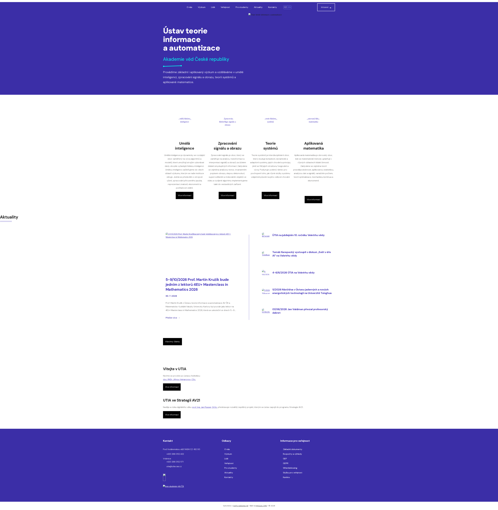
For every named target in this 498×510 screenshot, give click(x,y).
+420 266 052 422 (175, 454)
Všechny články (172, 341)
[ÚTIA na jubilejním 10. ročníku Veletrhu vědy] (266, 235)
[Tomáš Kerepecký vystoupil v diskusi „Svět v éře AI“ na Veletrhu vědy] (266, 253)
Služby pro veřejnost (292, 472)
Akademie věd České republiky (196, 59)
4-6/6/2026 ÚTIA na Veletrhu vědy (293, 272)
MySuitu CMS (261, 506)
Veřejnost (225, 7)
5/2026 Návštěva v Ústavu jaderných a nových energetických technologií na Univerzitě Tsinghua (302, 291)
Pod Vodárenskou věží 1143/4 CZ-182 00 (181, 449)
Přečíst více (171, 317)
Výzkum (201, 7)
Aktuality (258, 7)
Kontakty (272, 7)
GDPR (285, 463)
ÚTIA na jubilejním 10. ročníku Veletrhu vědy (298, 235)
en (289, 7)
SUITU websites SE (240, 506)
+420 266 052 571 (175, 461)
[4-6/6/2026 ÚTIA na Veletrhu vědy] (266, 272)
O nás (189, 7)
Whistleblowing (290, 468)
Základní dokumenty (292, 449)
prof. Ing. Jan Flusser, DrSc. (204, 407)
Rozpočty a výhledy (292, 454)
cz (285, 7)
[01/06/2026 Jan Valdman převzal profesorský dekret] (266, 311)
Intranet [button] (324, 7)
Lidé (213, 7)
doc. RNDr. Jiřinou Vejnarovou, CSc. (179, 379)
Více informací (184, 195)
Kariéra (286, 477)
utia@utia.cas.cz (174, 466)
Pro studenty (242, 7)
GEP (285, 458)
